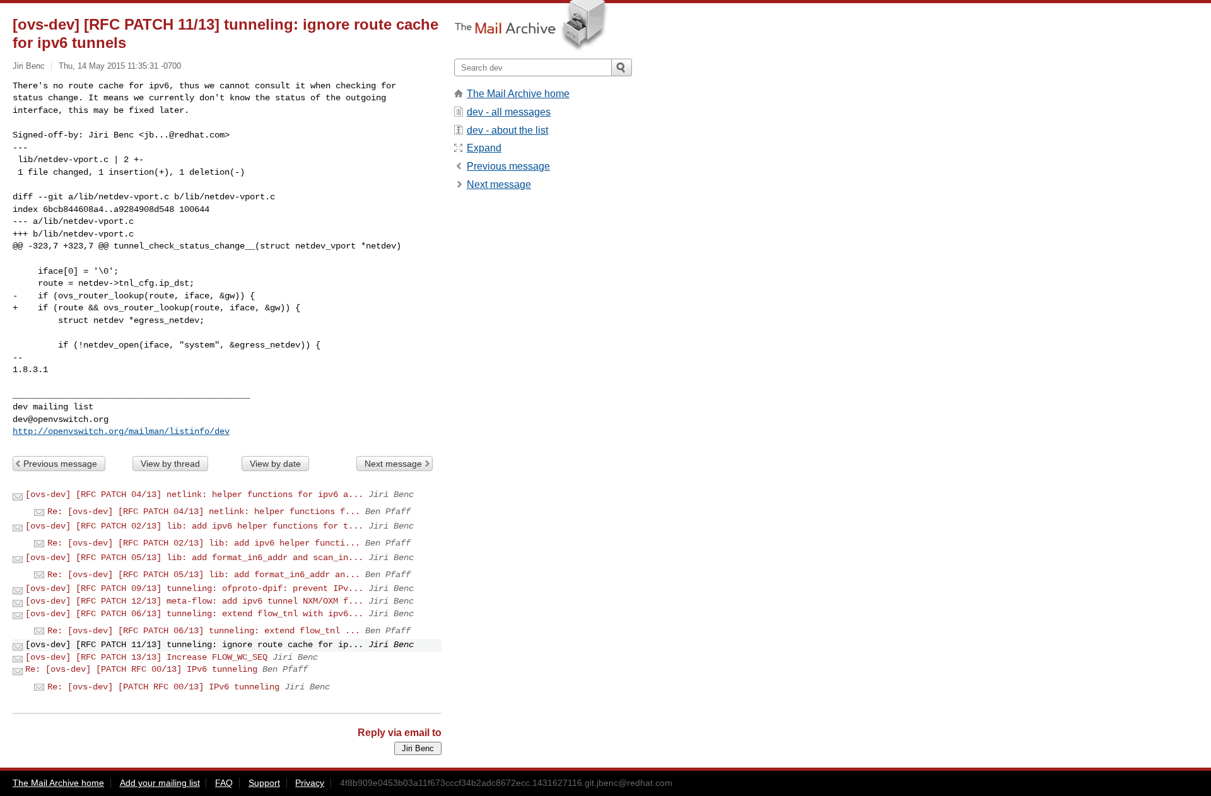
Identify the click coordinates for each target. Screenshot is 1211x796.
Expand (484, 148)
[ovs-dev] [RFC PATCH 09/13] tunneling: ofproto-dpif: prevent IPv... (194, 588)
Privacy (309, 783)
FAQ (224, 783)
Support (264, 783)
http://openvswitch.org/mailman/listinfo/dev (121, 431)
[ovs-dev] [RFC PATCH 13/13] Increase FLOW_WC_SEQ (146, 657)
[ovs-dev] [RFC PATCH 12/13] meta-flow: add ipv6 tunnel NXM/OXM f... (194, 601)
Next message (393, 464)
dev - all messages (509, 112)
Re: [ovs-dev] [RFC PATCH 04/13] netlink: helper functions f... (203, 511)
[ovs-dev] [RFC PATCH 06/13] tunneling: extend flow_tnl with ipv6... (194, 614)
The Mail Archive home (518, 93)
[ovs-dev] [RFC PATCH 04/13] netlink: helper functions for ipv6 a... (194, 494)
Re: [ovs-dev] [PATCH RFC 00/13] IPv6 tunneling (141, 669)
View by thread (170, 464)
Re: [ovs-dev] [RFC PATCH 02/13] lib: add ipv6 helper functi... (203, 543)
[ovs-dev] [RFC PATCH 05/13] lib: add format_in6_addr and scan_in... (194, 558)
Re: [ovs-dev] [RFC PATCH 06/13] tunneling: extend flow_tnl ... (203, 631)
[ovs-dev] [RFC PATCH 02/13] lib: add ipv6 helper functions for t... (194, 526)
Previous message (60, 464)
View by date (275, 464)
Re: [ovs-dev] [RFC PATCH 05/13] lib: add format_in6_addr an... (203, 575)
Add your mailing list (160, 783)
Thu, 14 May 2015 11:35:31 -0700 (120, 66)
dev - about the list (507, 130)
